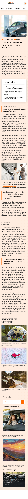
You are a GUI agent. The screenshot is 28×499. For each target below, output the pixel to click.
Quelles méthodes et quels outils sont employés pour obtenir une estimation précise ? (13, 93)
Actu (2, 345)
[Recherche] (22, 3)
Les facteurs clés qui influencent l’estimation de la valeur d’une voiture (13, 87)
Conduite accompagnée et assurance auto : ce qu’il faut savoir (12, 435)
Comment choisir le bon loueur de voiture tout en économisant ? (13, 366)
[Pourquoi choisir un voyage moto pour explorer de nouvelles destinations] (14, 450)
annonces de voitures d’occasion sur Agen (14, 185)
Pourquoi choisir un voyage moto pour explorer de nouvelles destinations (13, 465)
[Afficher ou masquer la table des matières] (19, 82)
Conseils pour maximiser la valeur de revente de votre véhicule (13, 97)
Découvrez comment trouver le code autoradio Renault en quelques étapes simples (14, 481)
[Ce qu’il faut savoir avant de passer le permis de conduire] (14, 379)
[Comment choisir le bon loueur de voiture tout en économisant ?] (14, 356)
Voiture (18, 39)
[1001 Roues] (10, 3)
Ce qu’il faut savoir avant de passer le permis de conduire (13, 390)
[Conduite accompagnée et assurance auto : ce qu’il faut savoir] (14, 420)
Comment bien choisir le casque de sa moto (13, 343)
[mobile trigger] (2, 3)
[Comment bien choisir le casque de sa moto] (14, 333)
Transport (3, 369)
